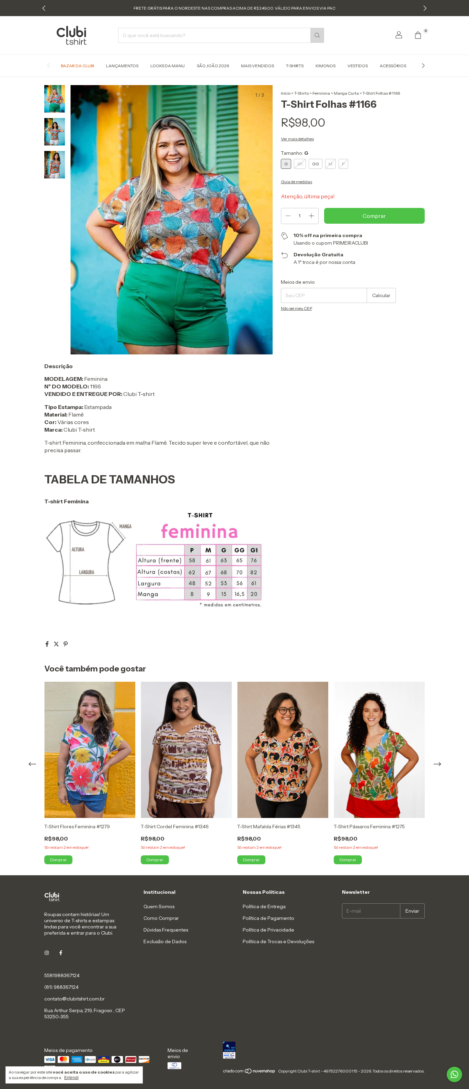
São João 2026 (213, 65)
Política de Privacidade (268, 930)
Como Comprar (161, 918)
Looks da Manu (167, 65)
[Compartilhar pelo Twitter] (57, 644)
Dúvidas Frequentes (166, 930)
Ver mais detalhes (297, 138)
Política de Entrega (264, 906)
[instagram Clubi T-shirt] (46, 953)
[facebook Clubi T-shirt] (60, 953)
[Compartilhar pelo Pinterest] (65, 644)
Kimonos (325, 65)
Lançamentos (122, 65)
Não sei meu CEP (296, 308)
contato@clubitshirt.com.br (74, 999)
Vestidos (357, 65)
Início (285, 93)
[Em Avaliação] (324, 1051)
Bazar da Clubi (77, 65)
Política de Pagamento (268, 918)
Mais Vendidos (257, 65)
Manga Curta (346, 93)
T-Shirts (295, 65)
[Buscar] (317, 35)
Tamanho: (294, 153)
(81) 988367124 (61, 987)
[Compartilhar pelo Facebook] (47, 644)
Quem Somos (159, 906)
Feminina (321, 93)
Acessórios (393, 65)
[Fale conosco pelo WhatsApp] (454, 1074)
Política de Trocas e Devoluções (278, 941)
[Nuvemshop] (249, 1072)
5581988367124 (62, 975)
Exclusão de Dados (165, 941)
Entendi (71, 1077)
